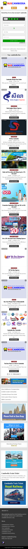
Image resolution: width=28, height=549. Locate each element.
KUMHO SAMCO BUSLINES (8, 392)
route (14, 299)
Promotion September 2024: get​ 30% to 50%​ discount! (14, 206)
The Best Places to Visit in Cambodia (14, 363)
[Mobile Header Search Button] (26, 8)
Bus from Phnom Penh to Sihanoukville (14, 302)
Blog (14, 77)
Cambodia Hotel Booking (8, 533)
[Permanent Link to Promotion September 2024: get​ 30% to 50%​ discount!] (13, 192)
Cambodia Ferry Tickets (8, 526)
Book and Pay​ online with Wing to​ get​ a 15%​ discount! (14, 173)
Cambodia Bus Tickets (8, 524)
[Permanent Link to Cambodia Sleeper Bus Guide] (13, 66)
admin (11, 81)
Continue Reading (13, 87)
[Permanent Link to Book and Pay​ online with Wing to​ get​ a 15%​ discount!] (13, 159)
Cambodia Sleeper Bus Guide (14, 79)
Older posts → (16, 374)
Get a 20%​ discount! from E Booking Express (14, 238)
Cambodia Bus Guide (7, 529)
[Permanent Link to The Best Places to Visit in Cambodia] (13, 350)
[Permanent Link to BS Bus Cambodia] (13, 127)
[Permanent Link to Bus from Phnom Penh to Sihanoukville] (13, 289)
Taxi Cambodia (6, 528)
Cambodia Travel (6, 531)
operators (14, 106)
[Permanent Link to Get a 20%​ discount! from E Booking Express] (13, 225)
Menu (15, 8)
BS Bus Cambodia (14, 139)
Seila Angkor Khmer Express (14, 108)
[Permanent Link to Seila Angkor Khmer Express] (13, 97)
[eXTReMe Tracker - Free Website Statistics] (3, 543)
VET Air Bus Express (14, 270)
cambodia (14, 361)
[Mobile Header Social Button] (2, 8)
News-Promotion (14, 170)
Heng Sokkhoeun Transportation (10, 389)
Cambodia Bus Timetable (14, 330)
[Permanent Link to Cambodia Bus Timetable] (13, 319)
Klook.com (14, 445)
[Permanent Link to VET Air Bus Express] (13, 257)
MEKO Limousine (6, 399)
